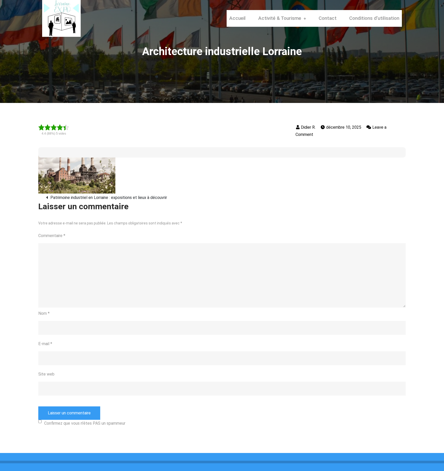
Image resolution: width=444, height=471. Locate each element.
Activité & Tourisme (279, 18)
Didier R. (308, 127)
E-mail (45, 343)
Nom (44, 313)
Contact (328, 18)
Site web (46, 374)
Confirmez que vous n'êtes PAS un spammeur (84, 423)
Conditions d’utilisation (374, 18)
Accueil (237, 18)
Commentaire (51, 235)
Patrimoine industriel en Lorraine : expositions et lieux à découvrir (108, 197)
